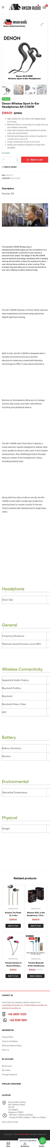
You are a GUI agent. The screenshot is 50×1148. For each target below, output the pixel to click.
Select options (36, 976)
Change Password (9, 1074)
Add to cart (36, 159)
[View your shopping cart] (44, 7)
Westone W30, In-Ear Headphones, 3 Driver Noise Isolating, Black (36, 914)
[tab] (25, 188)
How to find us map (10, 1122)
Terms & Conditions (10, 1041)
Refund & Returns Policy (12, 1045)
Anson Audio (24, 1134)
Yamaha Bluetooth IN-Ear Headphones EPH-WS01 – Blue (36, 964)
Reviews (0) (8, 193)
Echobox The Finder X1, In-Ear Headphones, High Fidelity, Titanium (13, 914)
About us (5, 1050)
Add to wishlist (10, 167)
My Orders (6, 1070)
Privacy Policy (7, 1037)
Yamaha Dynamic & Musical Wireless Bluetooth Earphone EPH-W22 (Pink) (13, 964)
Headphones (15, 178)
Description (8, 188)
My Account (7, 1066)
